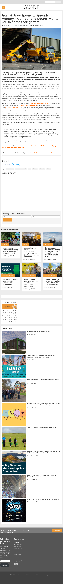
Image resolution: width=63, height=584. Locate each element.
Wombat (50, 575)
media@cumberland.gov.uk (40, 103)
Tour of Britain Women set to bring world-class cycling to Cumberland (10, 250)
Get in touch (57, 530)
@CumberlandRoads (12, 107)
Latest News (13, 25)
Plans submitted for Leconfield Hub (38, 332)
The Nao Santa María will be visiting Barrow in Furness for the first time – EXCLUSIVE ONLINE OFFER (52, 252)
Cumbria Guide (39, 25)
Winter (48, 169)
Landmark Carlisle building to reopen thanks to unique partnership (43, 380)
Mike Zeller (42, 169)
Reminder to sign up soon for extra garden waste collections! (10, 282)
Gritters (35, 169)
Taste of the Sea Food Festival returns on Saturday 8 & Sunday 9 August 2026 (41, 356)
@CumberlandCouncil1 (29, 105)
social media (48, 153)
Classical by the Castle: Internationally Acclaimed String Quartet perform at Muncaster (31, 252)
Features (6, 25)
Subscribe (5, 565)
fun (29, 169)
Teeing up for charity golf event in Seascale (41, 427)
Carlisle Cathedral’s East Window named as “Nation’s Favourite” (41, 476)
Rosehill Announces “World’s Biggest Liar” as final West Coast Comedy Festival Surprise (43, 404)
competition (10, 169)
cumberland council (21, 169)
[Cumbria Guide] (31, 7)
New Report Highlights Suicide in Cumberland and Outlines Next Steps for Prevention (43, 452)
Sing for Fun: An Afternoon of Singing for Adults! (43, 499)
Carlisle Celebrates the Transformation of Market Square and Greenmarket (52, 282)
